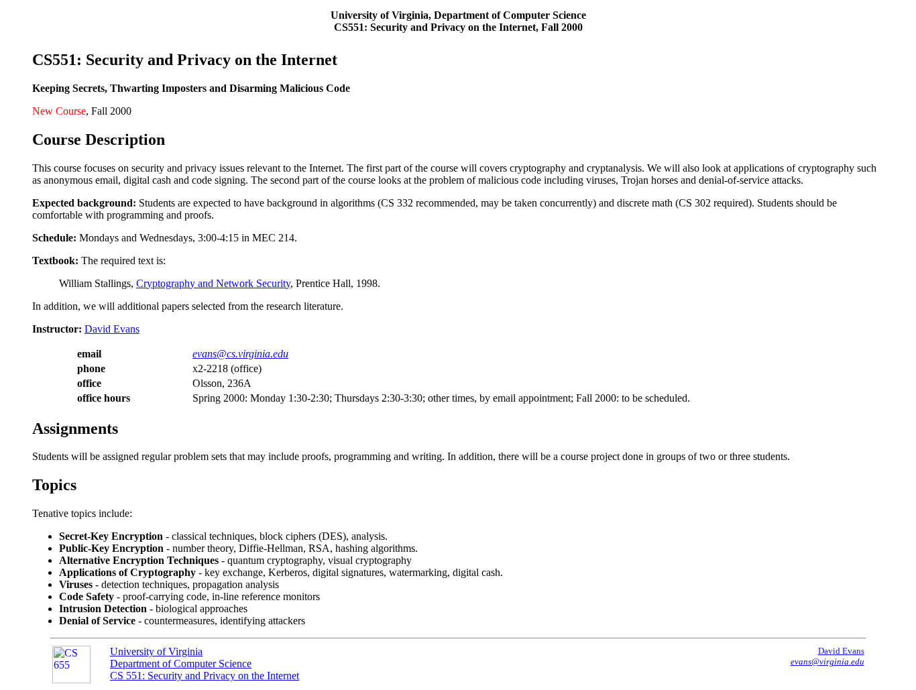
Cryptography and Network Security (213, 283)
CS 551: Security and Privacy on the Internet (204, 675)
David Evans (111, 329)
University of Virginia (156, 651)
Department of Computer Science (180, 663)
